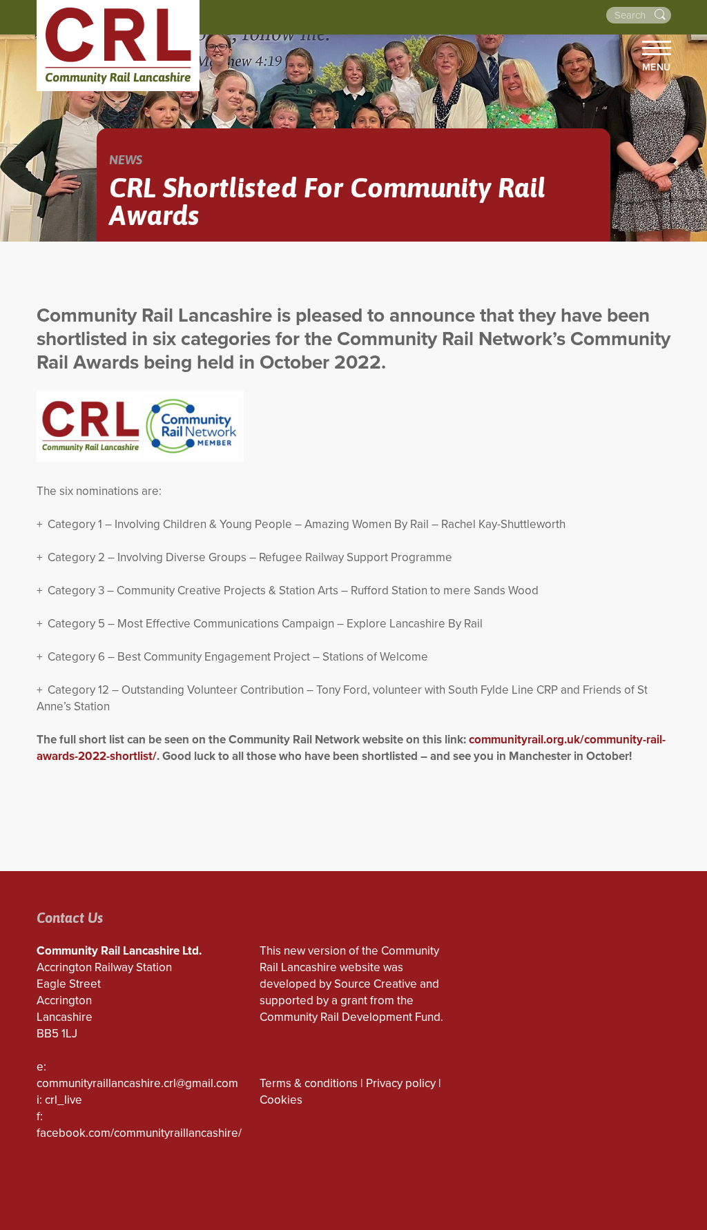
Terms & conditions (309, 1083)
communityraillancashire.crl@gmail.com (137, 1083)
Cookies (281, 1100)
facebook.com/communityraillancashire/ (139, 1133)
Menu (656, 66)
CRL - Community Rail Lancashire (118, 45)
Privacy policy (401, 1083)
